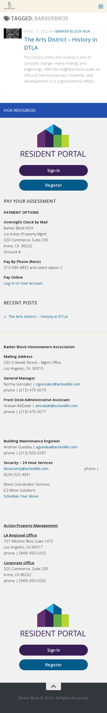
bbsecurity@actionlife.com (27, 468)
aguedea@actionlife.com (56, 446)
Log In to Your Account (24, 283)
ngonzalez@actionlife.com (58, 383)
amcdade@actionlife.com (56, 405)
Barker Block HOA (72, 31)
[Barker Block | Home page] (12, 6)
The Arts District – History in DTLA (38, 316)
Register (53, 185)
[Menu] (101, 6)
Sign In (53, 170)
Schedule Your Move (21, 496)
